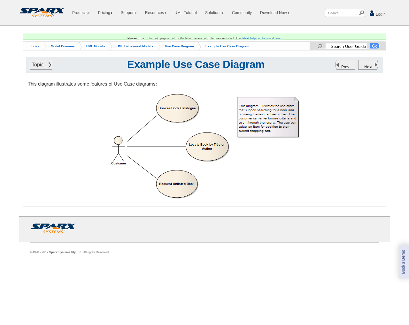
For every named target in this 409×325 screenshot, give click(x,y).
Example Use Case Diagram (227, 46)
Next (368, 67)
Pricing (104, 13)
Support (128, 13)
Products (80, 13)
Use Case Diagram (179, 46)
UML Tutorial (185, 13)
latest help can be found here (261, 38)
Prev (345, 67)
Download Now (274, 13)
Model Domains (63, 46)
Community (242, 13)
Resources (155, 13)
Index (35, 46)
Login (380, 14)
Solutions (213, 13)
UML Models (95, 46)
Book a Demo (403, 262)
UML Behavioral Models (135, 46)
